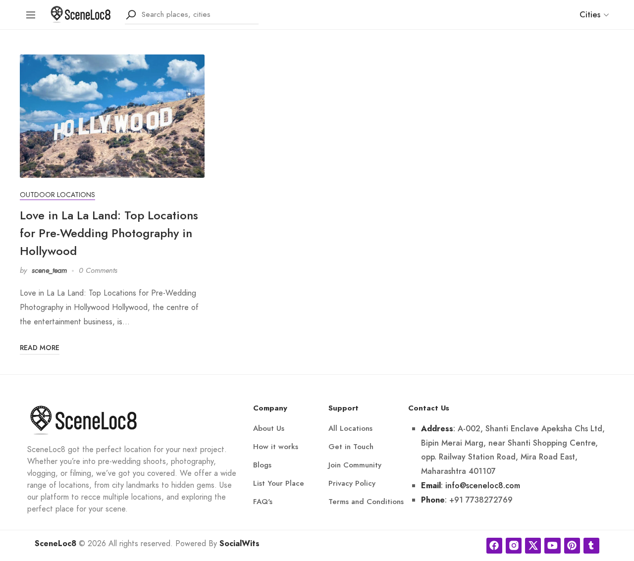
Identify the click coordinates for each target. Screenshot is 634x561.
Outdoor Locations (57, 195)
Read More (39, 348)
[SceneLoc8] (80, 13)
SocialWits (239, 543)
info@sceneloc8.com (482, 485)
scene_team (49, 270)
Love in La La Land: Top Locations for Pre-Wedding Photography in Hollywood (109, 232)
